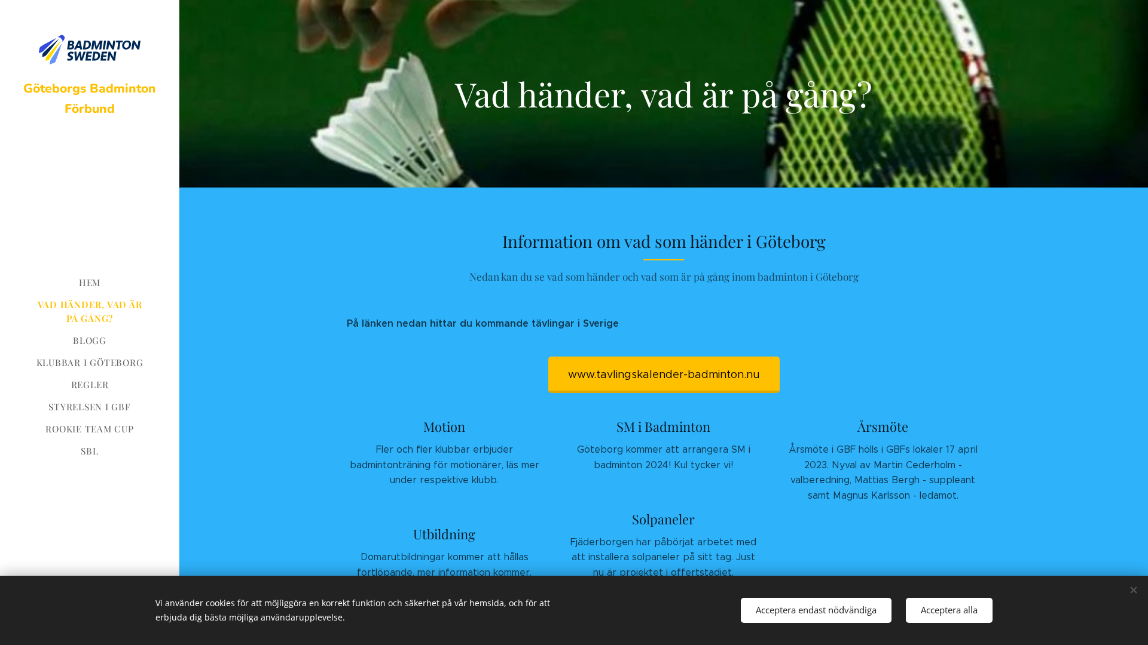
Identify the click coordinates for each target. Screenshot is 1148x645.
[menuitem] (90, 283)
